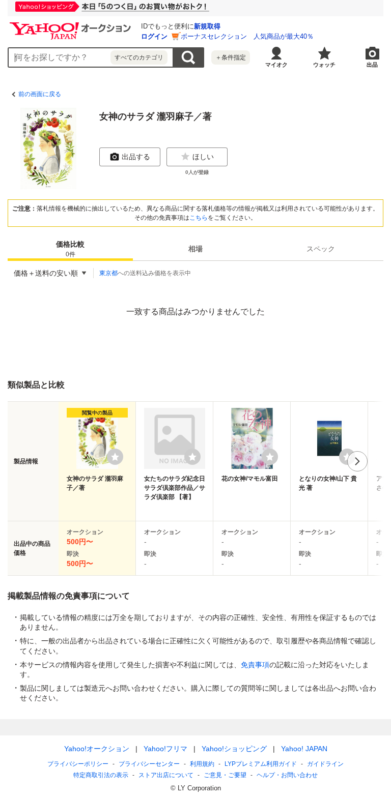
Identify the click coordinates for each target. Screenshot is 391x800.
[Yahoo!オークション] (72, 25)
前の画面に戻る (39, 94)
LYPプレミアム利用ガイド (261, 763)
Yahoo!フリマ (165, 749)
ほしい (203, 157)
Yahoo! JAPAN (304, 749)
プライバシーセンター (149, 763)
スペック (320, 249)
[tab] (70, 248)
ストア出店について (165, 775)
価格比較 (70, 249)
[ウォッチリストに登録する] (115, 457)
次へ (357, 461)
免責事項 (255, 665)
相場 (195, 249)
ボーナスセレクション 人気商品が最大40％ (247, 36)
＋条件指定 (230, 57)
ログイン (154, 36)
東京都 (108, 273)
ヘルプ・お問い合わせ (287, 775)
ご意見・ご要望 (225, 775)
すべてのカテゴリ (139, 57)
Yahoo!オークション (96, 749)
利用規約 (202, 763)
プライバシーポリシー (77, 763)
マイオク (276, 65)
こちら (198, 217)
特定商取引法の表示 (100, 775)
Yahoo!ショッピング (234, 749)
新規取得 (207, 26)
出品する (136, 157)
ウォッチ (324, 65)
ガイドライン (325, 763)
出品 (372, 65)
